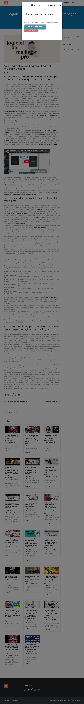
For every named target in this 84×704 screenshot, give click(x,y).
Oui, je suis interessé (35, 27)
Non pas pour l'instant (31, 30)
